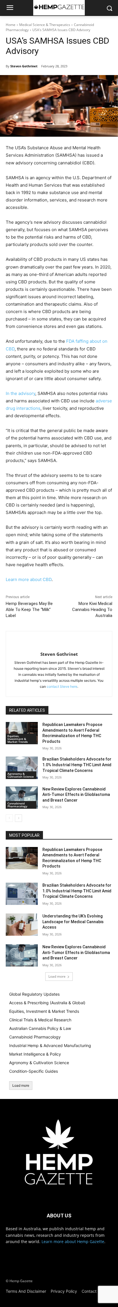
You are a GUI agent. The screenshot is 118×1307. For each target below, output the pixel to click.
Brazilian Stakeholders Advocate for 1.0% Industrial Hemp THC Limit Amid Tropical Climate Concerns (76, 764)
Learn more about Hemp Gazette (73, 1241)
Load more (57, 976)
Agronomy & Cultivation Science (20, 775)
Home (10, 24)
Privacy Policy (64, 1291)
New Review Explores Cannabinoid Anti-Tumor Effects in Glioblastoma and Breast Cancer (76, 794)
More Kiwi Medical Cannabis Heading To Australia (92, 609)
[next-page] (18, 818)
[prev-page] (9, 818)
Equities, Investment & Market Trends (17, 739)
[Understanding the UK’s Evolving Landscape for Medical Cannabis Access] (22, 924)
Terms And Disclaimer (26, 1291)
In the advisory (20, 393)
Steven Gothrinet (24, 66)
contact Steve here (62, 686)
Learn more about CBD (29, 579)
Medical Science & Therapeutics (44, 24)
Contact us (92, 1291)
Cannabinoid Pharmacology (17, 804)
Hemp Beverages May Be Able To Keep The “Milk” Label (29, 609)
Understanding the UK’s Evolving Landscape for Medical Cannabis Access (73, 921)
